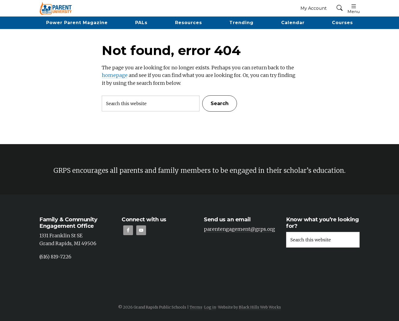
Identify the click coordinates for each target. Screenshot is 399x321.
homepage (115, 75)
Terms (196, 307)
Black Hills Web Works (260, 307)
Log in (210, 307)
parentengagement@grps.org (239, 229)
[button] (339, 8)
